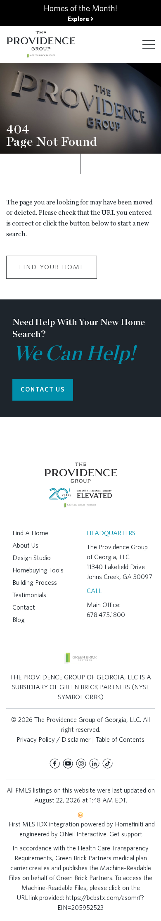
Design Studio (31, 558)
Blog (18, 620)
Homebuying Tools (38, 570)
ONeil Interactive (83, 834)
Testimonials (29, 595)
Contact (23, 607)
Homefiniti (129, 824)
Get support (125, 834)
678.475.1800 (106, 615)
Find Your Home (51, 267)
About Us (25, 545)
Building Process (34, 582)
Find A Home (30, 533)
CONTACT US (43, 389)
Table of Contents (120, 739)
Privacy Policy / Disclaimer (53, 739)
